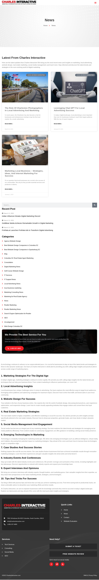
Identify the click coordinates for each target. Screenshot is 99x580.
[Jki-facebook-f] (51, 564)
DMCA (85, 575)
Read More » (9, 123)
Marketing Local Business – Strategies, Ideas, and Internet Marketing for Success (24, 173)
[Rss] (62, 564)
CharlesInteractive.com (13, 575)
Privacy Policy (93, 575)
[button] (95, 2)
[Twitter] (57, 564)
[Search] (94, 205)
